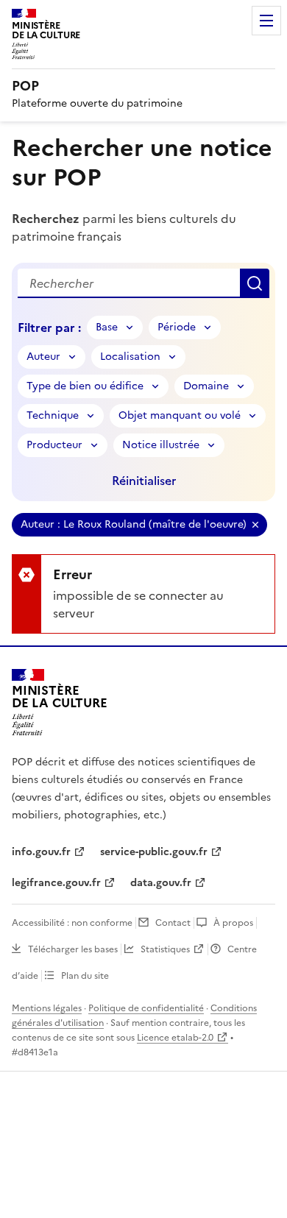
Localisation (130, 356)
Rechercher (254, 283)
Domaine (206, 386)
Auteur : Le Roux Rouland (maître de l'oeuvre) (134, 524)
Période (176, 327)
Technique (52, 415)
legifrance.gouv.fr (56, 883)
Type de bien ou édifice (85, 386)
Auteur (43, 356)
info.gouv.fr (41, 852)
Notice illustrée (160, 445)
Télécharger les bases (73, 949)
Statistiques (165, 949)
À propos (233, 923)
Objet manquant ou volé (179, 415)
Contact (173, 923)
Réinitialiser (144, 480)
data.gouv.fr (160, 883)
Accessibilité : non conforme (72, 923)
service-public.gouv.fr (154, 852)
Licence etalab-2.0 (175, 1037)
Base (107, 327)
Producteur (54, 445)
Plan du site (85, 975)
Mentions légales (47, 1008)
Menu (266, 20)
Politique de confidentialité (146, 1008)
